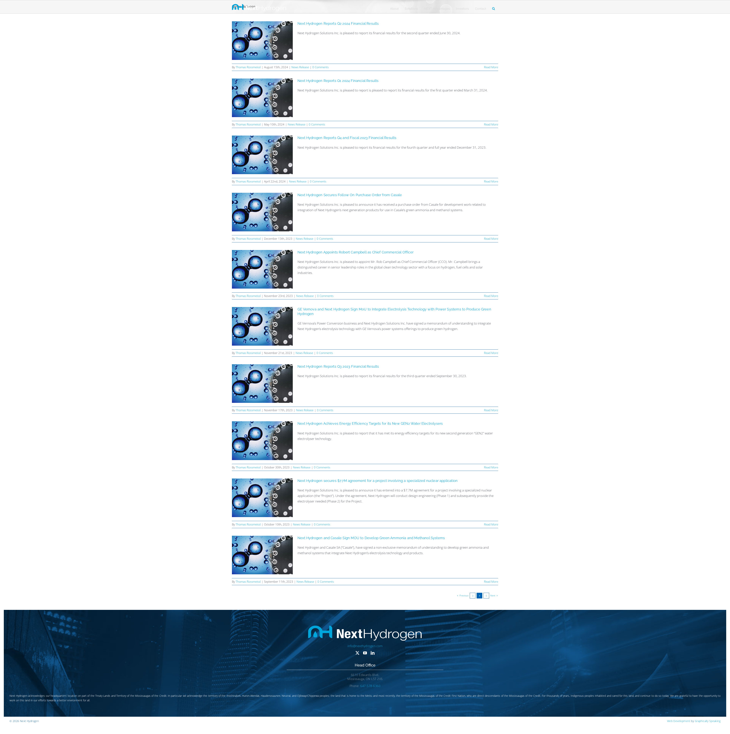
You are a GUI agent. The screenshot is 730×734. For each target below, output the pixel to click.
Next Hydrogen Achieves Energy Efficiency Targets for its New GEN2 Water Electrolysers (370, 423)
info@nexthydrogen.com (365, 646)
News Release (300, 67)
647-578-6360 (370, 686)
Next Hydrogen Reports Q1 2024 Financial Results (338, 81)
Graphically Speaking (707, 721)
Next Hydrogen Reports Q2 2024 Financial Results (338, 23)
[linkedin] (373, 653)
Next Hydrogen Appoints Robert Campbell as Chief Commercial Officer (355, 252)
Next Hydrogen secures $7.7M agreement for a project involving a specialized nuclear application (378, 481)
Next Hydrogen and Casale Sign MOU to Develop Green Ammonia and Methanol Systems (371, 538)
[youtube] (365, 653)
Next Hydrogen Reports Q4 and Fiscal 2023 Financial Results (347, 138)
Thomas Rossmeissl (248, 67)
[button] (493, 8)
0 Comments (320, 67)
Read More (491, 67)
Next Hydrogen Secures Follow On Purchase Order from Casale (350, 195)
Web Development (678, 721)
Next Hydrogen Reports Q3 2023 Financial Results (338, 366)
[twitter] (357, 653)
